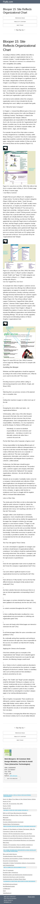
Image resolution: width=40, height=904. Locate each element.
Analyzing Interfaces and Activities (14, 877)
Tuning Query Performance (11, 824)
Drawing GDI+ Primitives (10, 872)
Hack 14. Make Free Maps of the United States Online (19, 799)
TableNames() (7, 893)
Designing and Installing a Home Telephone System (18, 858)
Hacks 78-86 (7, 806)
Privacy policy (31, 896)
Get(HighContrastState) (10, 884)
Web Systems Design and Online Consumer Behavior (19, 826)
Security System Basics (10, 860)
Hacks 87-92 (7, 808)
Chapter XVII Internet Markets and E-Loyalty (16, 847)
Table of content (20, 21)
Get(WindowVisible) (9, 886)
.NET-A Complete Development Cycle (14, 867)
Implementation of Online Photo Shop (14, 879)
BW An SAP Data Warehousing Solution (15, 813)
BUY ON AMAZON (12, 778)
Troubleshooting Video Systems (12, 856)
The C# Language (8, 870)
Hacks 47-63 (7, 801)
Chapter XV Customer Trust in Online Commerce (18, 844)
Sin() (4, 891)
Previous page (20, 18)
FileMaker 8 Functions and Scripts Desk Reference (19, 881)
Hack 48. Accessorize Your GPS (13, 803)
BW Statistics (7, 819)
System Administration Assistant (13, 822)
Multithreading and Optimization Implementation (17, 874)
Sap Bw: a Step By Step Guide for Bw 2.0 (15, 810)
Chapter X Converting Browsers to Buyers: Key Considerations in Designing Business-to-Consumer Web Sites (19, 840)
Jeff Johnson (13, 775)
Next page (20, 25)
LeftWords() (6, 888)
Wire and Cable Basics (10, 854)
